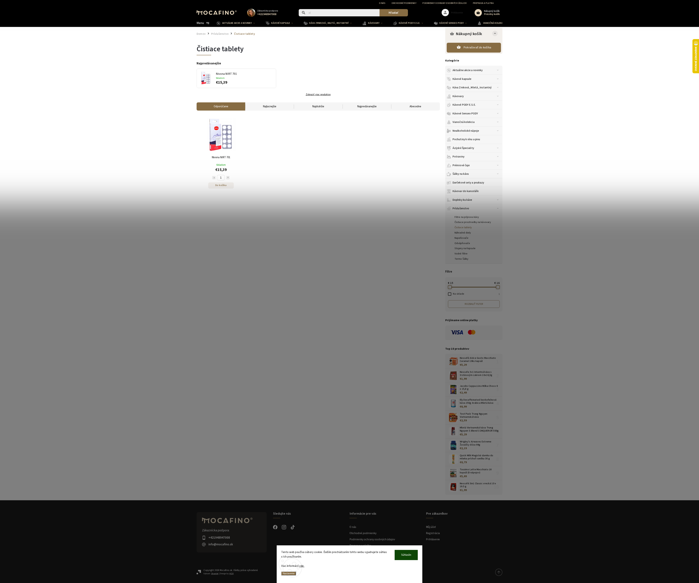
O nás (382, 3)
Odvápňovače (462, 243)
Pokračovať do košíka (477, 47)
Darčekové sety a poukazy (468, 183)
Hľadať (394, 12)
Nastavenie (289, 573)
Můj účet (431, 527)
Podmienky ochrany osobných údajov (444, 3)
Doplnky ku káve (462, 200)
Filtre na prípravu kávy (467, 217)
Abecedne (415, 106)
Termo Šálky (461, 259)
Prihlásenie (433, 539)
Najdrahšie (318, 106)
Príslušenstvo (461, 208)
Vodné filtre (461, 253)
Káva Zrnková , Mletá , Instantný (472, 87)
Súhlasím (406, 555)
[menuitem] (238, 23)
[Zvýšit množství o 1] (228, 177)
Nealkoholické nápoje (466, 131)
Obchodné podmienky (404, 3)
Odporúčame (221, 106)
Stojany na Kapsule (465, 248)
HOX (231, 573)
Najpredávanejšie (367, 106)
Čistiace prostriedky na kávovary (473, 222)
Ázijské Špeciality (463, 148)
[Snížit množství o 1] (214, 177)
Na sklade (476, 294)
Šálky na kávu (461, 174)
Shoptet (214, 573)
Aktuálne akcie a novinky (468, 70)
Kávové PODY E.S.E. (464, 105)
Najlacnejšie (269, 106)
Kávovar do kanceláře (466, 191)
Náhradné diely (463, 233)
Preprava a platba (483, 3)
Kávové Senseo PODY (465, 113)
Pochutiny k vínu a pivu (466, 139)
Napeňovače (461, 238)
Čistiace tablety (463, 227)
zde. (301, 566)
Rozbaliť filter (474, 304)
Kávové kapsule (462, 79)
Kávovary (458, 96)
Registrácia (433, 533)
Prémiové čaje (461, 165)
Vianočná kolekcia (464, 122)
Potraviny (458, 157)
